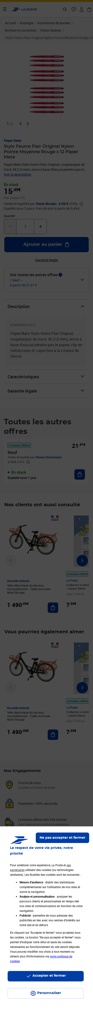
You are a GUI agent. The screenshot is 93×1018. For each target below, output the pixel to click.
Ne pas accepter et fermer (62, 837)
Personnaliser (49, 993)
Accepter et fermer (49, 975)
